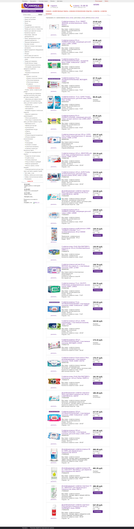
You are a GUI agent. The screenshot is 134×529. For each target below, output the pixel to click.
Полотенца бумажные (33, 80)
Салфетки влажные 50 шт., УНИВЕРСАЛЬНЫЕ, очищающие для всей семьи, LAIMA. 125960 (76, 41)
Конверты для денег (30, 17)
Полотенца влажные (32, 82)
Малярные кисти (30, 123)
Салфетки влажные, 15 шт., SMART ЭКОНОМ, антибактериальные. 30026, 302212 (75, 23)
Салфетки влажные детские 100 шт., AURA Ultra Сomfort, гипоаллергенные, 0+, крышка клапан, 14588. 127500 (76, 136)
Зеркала (27, 51)
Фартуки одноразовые (32, 163)
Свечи (27, 141)
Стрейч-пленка (30, 158)
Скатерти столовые (31, 144)
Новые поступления (30, 19)
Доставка (59, 1)
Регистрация (98, 1)
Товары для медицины (31, 61)
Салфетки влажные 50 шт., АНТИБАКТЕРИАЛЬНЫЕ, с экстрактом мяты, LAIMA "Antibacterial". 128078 (75, 60)
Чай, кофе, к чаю (29, 173)
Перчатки (28, 133)
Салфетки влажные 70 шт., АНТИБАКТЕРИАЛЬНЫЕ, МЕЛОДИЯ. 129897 (75, 79)
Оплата (52, 1)
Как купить (33, 1)
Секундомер (29, 142)
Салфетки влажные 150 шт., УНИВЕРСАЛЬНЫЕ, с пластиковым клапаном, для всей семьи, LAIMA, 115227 (76, 432)
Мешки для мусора (31, 125)
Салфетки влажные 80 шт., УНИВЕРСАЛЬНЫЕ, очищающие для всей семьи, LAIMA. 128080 (76, 211)
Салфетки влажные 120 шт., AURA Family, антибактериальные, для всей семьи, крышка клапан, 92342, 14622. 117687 (76, 173)
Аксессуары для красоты (32, 55)
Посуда (27, 53)
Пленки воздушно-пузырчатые (34, 135)
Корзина (96, 4)
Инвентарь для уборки (32, 106)
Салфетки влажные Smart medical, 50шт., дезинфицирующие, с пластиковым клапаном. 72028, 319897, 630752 (75, 359)
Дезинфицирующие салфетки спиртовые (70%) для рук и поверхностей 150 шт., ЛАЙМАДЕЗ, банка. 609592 (75, 506)
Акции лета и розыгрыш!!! (31, 190)
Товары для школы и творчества (34, 29)
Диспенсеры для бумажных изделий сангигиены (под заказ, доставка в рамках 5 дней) (32, 95)
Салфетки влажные (34, 88)
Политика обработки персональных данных (42, 528)
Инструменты (29, 108)
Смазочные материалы (32, 146)
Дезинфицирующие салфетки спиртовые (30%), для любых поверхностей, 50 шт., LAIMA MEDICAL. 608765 (75, 192)
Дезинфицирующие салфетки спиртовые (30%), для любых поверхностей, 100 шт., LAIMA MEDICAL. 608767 (75, 394)
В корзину (97, 28)
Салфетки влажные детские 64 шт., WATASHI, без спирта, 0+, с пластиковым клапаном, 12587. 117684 (75, 266)
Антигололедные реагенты (33, 65)
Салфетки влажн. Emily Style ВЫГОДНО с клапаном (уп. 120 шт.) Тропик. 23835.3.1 (76, 377)
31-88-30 (80, 6)
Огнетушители (30, 127)
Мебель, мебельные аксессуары (34, 175)
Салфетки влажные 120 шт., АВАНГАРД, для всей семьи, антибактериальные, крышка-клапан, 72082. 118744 (77, 154)
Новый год (27, 21)
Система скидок (43, 1)
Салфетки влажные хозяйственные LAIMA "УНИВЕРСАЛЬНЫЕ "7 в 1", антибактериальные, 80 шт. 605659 (76, 230)
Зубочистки (29, 104)
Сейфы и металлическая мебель (34, 177)
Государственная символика (32, 27)
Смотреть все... (28, 196)
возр (67, 17)
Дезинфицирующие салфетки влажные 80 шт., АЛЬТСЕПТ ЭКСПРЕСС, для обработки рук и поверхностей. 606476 (76, 469)
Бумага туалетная (32, 76)
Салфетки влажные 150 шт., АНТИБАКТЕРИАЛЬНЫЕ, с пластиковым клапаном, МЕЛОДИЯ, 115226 (76, 341)
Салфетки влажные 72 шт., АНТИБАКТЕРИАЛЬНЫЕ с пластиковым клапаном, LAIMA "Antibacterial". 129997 (75, 303)
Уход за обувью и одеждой (33, 161)
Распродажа (28, 179)
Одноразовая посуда (31, 129)
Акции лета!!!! (28, 194)
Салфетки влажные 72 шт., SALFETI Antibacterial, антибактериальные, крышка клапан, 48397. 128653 (76, 284)
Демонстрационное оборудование (34, 49)
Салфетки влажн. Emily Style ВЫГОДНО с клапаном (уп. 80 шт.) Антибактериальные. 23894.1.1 (76, 248)
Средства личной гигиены (33, 156)
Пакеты (28, 131)
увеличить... (54, 35)
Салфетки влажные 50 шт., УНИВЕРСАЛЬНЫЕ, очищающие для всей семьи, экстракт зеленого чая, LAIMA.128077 (77, 117)
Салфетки (30, 84)
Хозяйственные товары (31, 63)
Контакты (24, 1)
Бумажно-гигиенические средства (80, 11)
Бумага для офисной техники (33, 31)
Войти (106, 1)
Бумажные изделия (30, 32)
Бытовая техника (29, 44)
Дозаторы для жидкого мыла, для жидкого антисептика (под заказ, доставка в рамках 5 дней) (33, 100)
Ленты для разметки (31, 118)
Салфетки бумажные (34, 86)
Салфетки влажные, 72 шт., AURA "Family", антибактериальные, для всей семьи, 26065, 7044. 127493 (77, 98)
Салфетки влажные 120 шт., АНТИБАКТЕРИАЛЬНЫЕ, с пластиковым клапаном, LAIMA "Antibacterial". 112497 (76, 413)
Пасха (26, 23)
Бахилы (28, 70)
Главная (48, 11)
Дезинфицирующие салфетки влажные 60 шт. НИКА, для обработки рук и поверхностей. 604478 (76, 450)
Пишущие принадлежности (32, 42)
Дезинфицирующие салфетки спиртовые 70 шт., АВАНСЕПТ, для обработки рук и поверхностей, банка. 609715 (76, 487)
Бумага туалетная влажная (34, 78)
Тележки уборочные (31, 160)
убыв (71, 17)
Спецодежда (28, 25)
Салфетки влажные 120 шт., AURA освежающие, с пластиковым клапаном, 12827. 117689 (75, 322)
